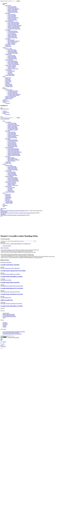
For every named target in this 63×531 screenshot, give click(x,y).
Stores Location (6, 100)
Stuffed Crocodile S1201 (6, 300)
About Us (5, 99)
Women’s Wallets (8, 48)
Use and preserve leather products (9, 316)
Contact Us (5, 324)
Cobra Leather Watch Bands (13, 24)
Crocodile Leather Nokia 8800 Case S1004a (11, 306)
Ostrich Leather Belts (12, 18)
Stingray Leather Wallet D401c (19, 215)
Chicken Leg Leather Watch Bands (15, 25)
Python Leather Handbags (13, 62)
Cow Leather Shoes (12, 33)
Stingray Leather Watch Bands (14, 26)
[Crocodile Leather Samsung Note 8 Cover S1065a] (10, 268)
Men (4, 4)
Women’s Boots (11, 74)
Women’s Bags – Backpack (10, 65)
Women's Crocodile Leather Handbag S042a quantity (12, 241)
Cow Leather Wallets (12, 6)
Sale (4, 206)
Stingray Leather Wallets (12, 9)
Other (4, 76)
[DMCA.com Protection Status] (3, 337)
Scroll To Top (3, 346)
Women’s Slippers (11, 70)
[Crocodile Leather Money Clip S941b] (5, 280)
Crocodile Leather (8, 89)
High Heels (10, 73)
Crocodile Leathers (9, 86)
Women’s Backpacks (12, 66)
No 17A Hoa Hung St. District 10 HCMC (11, 332)
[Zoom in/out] (4, 347)
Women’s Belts (8, 54)
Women (4, 47)
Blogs (4, 317)
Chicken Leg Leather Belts (13, 17)
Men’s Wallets (8, 5)
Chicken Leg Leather (9, 97)
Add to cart (3, 242)
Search (18, 1)
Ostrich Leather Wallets (12, 11)
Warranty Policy (6, 313)
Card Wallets (7, 79)
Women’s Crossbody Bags (13, 68)
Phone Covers (8, 77)
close (1, 107)
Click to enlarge (3, 232)
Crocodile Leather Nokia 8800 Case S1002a (11, 276)
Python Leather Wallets (12, 7)
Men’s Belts (7, 13)
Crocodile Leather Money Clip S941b (9, 282)
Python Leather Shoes (12, 34)
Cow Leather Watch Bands (13, 22)
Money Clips (7, 82)
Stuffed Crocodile (8, 85)
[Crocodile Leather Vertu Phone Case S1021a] (10, 291)
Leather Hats (7, 45)
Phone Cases (7, 78)
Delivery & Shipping (7, 245)
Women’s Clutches (11, 67)
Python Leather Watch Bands (13, 23)
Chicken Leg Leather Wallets (13, 8)
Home (1, 210)
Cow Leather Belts (11, 14)
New (4, 87)
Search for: (2, 1)
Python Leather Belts (12, 15)
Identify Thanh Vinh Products (9, 314)
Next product (3, 214)
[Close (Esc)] (0, 347)
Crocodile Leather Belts (12, 19)
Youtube (4, 326)
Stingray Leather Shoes (12, 35)
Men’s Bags (7, 38)
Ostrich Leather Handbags (13, 63)
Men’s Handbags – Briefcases (13, 41)
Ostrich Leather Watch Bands (13, 27)
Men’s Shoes (7, 29)
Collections (5, 205)
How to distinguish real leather (9, 315)
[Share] (2, 347)
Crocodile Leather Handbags (13, 64)
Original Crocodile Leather (10, 96)
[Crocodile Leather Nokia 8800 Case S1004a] (11, 303)
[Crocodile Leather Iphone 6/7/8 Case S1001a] (11, 285)
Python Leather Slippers (12, 31)
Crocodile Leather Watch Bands (14, 28)
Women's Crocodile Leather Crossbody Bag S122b (25, 212)
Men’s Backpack (11, 39)
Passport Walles (8, 80)
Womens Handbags (9, 59)
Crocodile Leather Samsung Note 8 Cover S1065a (13, 270)
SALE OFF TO (4, 108)
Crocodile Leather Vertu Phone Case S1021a (11, 294)
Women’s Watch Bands (9, 75)
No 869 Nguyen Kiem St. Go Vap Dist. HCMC (12, 333)
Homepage (5, 3)
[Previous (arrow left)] (0, 348)
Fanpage (4, 325)
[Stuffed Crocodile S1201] (5, 297)
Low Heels (10, 72)
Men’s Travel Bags (11, 43)
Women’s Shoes (8, 69)
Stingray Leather (8, 98)
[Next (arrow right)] (2, 348)
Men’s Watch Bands (9, 21)
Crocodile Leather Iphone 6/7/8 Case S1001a (11, 288)
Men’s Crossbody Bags (12, 42)
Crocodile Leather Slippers (13, 32)
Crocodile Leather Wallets (13, 12)
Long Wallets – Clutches (10, 44)
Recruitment (5, 323)
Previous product (3, 211)
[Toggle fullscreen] (3, 347)
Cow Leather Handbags (12, 60)
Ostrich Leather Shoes (12, 36)
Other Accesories (8, 84)
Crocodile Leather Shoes (12, 37)
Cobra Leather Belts (12, 16)
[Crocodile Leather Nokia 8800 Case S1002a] (10, 274)
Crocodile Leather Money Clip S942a (9, 264)
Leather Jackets (8, 46)
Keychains (7, 83)
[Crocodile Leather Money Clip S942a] (5, 262)
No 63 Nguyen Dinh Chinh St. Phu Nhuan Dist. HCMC (14, 331)
